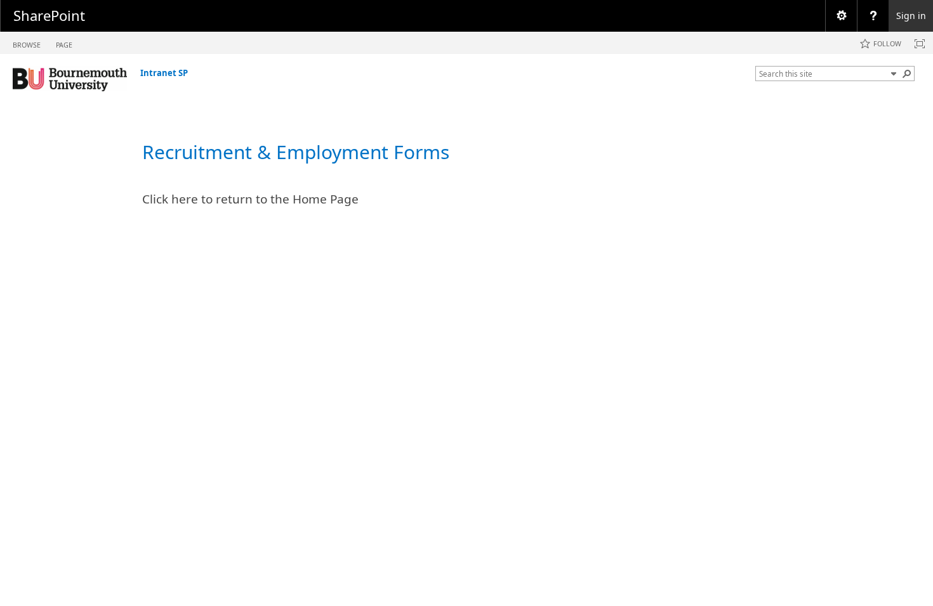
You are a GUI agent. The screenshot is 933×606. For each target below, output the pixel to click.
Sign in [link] (911, 16)
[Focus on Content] (919, 43)
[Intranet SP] (70, 78)
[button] (907, 74)
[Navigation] (894, 74)
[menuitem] (841, 16)
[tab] (27, 42)
